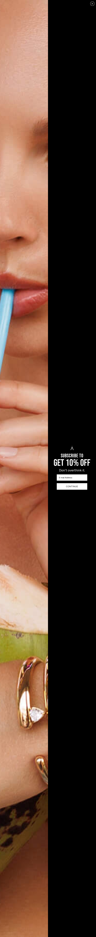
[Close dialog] (92, 4)
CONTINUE (72, 486)
